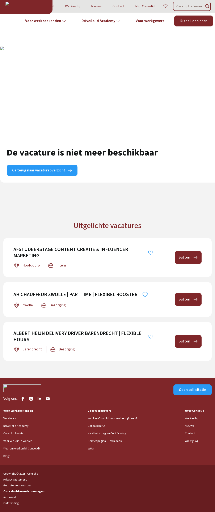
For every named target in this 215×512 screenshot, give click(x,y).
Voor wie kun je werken (17, 441)
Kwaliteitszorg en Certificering (107, 433)
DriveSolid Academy (98, 21)
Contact (118, 6)
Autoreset (9, 497)
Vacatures (9, 418)
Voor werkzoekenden (43, 21)
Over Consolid (194, 411)
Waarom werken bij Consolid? (21, 449)
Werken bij (72, 6)
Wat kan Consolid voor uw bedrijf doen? (112, 418)
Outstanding (11, 503)
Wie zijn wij (191, 441)
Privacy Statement (15, 480)
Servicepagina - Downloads (105, 441)
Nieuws (96, 6)
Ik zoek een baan (193, 21)
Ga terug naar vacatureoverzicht (38, 170)
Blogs (6, 456)
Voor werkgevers (150, 21)
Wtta (91, 449)
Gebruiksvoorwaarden (17, 485)
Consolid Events (13, 433)
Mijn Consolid (145, 6)
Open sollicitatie (192, 389)
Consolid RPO (96, 426)
